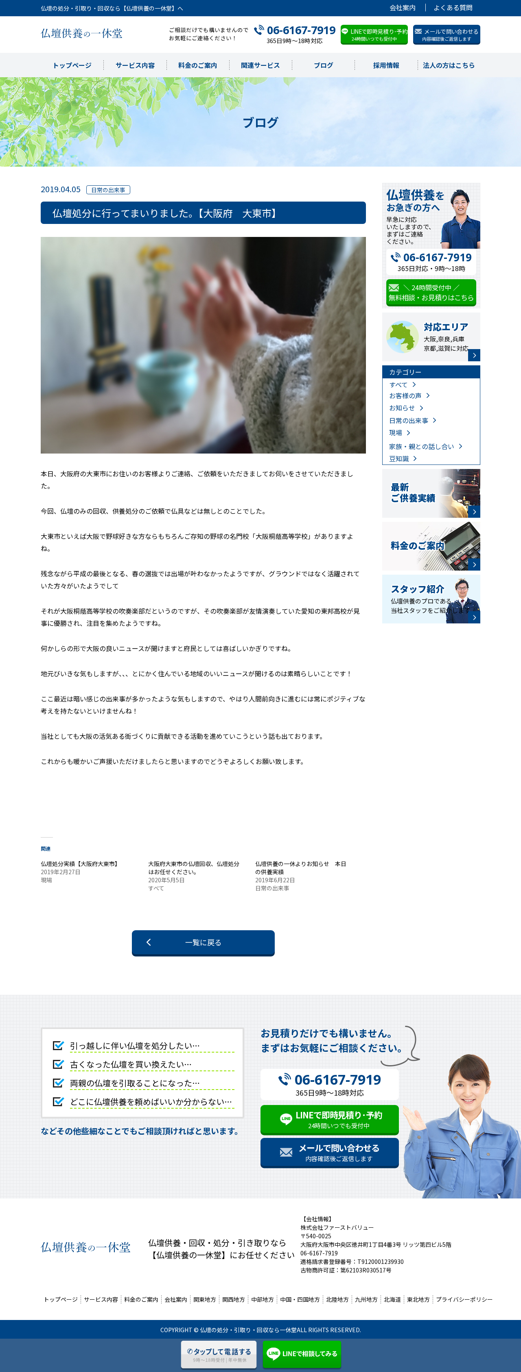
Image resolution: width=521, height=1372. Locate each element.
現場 (395, 432)
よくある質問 (453, 7)
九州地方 (366, 1299)
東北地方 (418, 1299)
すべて (398, 384)
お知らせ (402, 407)
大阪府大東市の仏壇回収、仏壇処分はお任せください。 (193, 868)
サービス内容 (135, 65)
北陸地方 (337, 1299)
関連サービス (260, 65)
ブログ (323, 65)
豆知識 (399, 458)
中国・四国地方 (300, 1299)
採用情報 (386, 65)
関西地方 (233, 1299)
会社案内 (403, 7)
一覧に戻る (203, 942)
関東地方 (204, 1299)
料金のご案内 (197, 65)
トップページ (72, 65)
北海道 (392, 1299)
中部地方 (262, 1299)
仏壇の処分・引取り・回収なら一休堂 (248, 1330)
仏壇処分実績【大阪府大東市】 (80, 864)
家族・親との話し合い (421, 446)
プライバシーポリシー (464, 1299)
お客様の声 (405, 395)
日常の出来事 (408, 420)
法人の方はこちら (449, 65)
